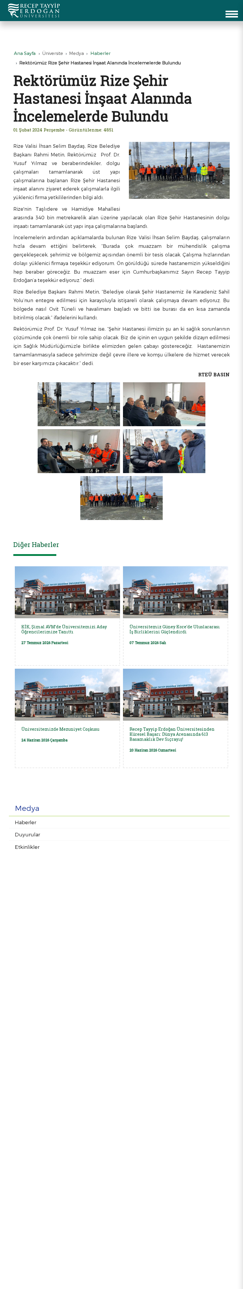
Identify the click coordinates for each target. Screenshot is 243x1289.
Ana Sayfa (25, 53)
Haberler (25, 822)
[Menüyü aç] (231, 14)
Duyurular (27, 834)
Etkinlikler (27, 847)
